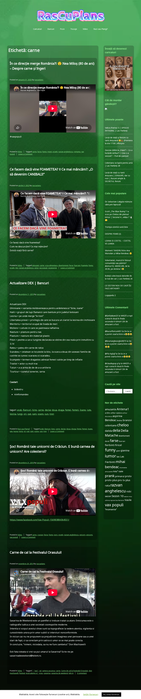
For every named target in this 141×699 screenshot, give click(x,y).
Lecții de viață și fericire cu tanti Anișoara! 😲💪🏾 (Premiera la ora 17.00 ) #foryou (118, 140)
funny (44, 152)
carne (34, 152)
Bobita (119, 420)
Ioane (83, 409)
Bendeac (110, 420)
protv (128, 476)
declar (48, 409)
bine (34, 409)
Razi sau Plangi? (100, 29)
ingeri (50, 152)
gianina (125, 450)
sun (46, 413)
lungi (20, 413)
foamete (84, 265)
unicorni (89, 535)
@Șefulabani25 (111, 315)
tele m (71, 673)
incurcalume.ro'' (32, 673)
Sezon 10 (118, 496)
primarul (119, 476)
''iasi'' (36, 671)
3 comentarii (82, 673)
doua (54, 409)
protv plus (111, 480)
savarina (47, 673)
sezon (108, 496)
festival (22, 673)
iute (89, 409)
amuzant (35, 265)
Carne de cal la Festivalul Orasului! (36, 552)
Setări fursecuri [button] (90, 694)
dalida (108, 430)
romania (77, 152)
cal (40, 671)
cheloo (123, 424)
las (118, 456)
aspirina (117, 416)
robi (128, 491)
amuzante (110, 409)
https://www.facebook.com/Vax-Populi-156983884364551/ (39, 519)
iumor (110, 456)
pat (29, 413)
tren (52, 413)
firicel (118, 445)
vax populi (43, 268)
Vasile (128, 500)
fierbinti (110, 445)
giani (118, 451)
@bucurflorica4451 (113, 331)
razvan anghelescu (65, 152)
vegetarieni (52, 268)
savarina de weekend (59, 673)
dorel (107, 441)
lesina (13, 413)
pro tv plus (124, 480)
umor (36, 268)
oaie (121, 471)
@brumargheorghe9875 (115, 341)
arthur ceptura (116, 413)
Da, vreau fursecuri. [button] (111, 694)
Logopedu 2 (110, 295)
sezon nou (128, 496)
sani (34, 413)
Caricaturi (37, 29)
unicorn (82, 535)
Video (85, 29)
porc (56, 535)
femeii (75, 409)
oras (41, 673)
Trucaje (73, 29)
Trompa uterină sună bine (116, 227)
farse (39, 152)
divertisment (63, 265)
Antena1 (123, 409)
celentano (111, 425)
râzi (16, 268)
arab (19, 409)
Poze (62, 29)
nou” (115, 471)
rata (107, 485)
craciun (40, 535)
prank (55, 152)
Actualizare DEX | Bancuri (29, 283)
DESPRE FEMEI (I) (113, 233)
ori (25, 413)
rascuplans (38, 80)
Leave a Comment (25, 154)
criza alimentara (51, 265)
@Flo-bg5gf (110, 353)
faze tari (77, 265)
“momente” (111, 509)
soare (41, 413)
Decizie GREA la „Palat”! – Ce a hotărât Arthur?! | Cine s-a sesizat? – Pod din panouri (118, 153)
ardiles (107, 413)
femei (68, 409)
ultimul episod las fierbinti (114, 500)
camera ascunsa (48, 671)
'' (32, 671)
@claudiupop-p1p (112, 363)
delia (116, 430)
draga (61, 409)
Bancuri (51, 29)
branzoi (127, 420)
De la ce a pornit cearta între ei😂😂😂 (118, 344)
